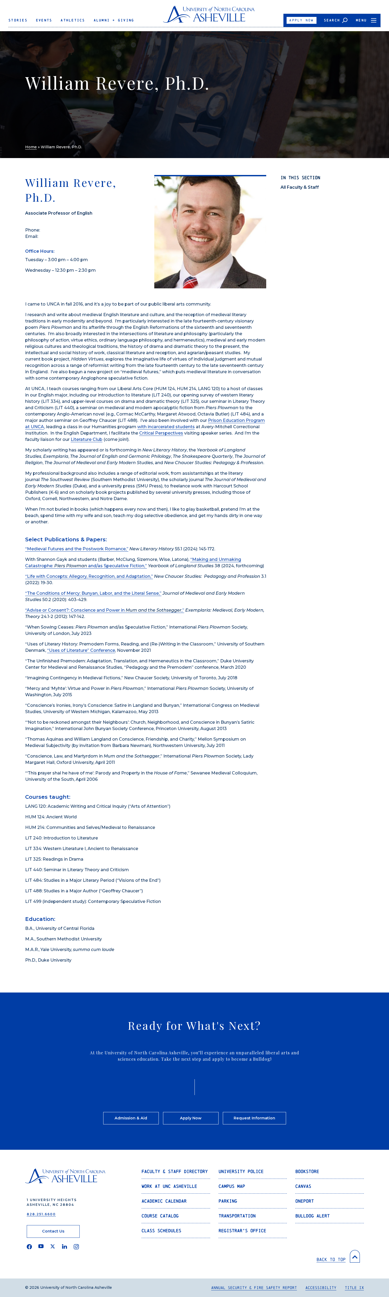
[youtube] (41, 1246)
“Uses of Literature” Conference (81, 650)
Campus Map (232, 1186)
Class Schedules (161, 1230)
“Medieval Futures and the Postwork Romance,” (76, 548)
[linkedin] (64, 1246)
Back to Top (331, 1259)
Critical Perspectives (161, 433)
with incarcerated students (166, 426)
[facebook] (29, 1246)
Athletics (73, 20)
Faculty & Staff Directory (175, 1171)
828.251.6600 (41, 1214)
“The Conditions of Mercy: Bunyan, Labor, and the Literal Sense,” (93, 593)
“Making (199, 559)
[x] (53, 1246)
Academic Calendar (164, 1200)
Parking (228, 1200)
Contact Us (53, 1231)
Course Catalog (160, 1215)
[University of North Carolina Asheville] (209, 16)
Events (44, 20)
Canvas (303, 1186)
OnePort (304, 1200)
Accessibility (320, 1287)
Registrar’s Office (242, 1230)
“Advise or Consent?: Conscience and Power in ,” (104, 610)
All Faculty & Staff (300, 187)
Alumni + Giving (114, 20)
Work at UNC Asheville (169, 1186)
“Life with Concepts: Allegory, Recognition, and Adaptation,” (89, 576)
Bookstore (307, 1171)
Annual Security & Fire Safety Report (254, 1287)
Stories (18, 20)
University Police (241, 1171)
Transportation (237, 1215)
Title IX (354, 1287)
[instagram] (76, 1246)
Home (31, 147)
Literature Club (86, 439)
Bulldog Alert (312, 1215)
